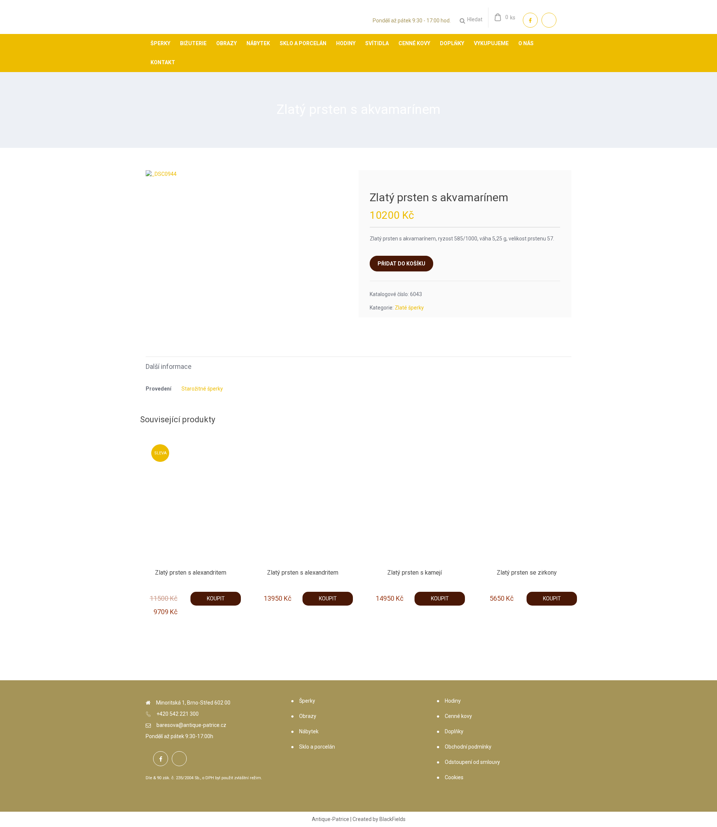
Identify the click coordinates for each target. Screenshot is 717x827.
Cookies (454, 777)
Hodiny (453, 701)
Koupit (216, 598)
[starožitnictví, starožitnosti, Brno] (166, 24)
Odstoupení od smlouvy (472, 762)
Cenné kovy (458, 716)
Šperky (307, 701)
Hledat (474, 19)
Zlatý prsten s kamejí (414, 572)
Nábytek (309, 731)
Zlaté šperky (409, 308)
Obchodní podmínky (468, 747)
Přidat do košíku (401, 264)
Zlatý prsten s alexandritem (190, 572)
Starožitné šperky (202, 389)
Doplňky (454, 731)
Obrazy (307, 716)
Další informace (169, 366)
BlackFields (392, 819)
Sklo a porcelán (317, 747)
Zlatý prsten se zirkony (527, 572)
